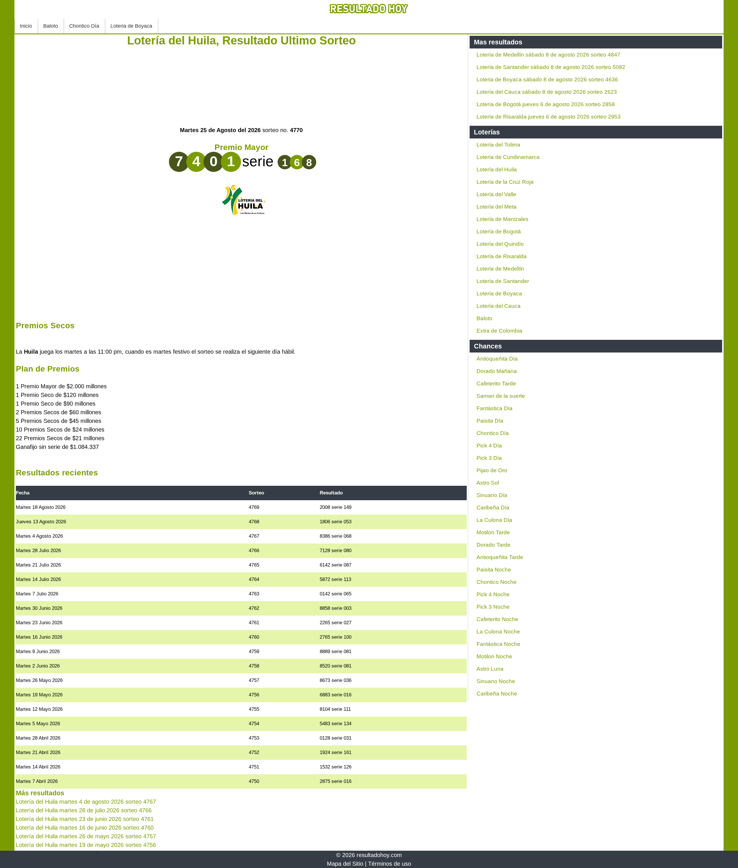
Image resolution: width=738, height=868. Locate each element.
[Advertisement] (241, 85)
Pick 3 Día (489, 458)
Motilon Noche (494, 656)
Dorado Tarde (494, 545)
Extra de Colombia (499, 331)
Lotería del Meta (497, 207)
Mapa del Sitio (345, 863)
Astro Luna (490, 669)
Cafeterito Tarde (496, 383)
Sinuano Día (492, 495)
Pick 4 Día (489, 446)
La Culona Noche (498, 632)
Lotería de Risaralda (502, 256)
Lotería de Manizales (502, 219)
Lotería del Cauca (499, 306)
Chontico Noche (497, 582)
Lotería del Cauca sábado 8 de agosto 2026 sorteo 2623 (547, 92)
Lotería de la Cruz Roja (505, 182)
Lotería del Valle (496, 194)
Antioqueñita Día (497, 359)
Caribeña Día (493, 508)
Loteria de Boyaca (131, 26)
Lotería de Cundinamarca (508, 157)
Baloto (50, 26)
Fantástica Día (495, 408)
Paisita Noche (494, 570)
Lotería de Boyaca (499, 293)
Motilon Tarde (493, 532)
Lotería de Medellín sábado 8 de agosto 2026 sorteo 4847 (548, 55)
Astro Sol (488, 483)
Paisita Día (490, 421)
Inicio (26, 26)
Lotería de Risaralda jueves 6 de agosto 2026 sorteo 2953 (549, 117)
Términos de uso (389, 863)
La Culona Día (494, 520)
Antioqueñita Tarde (500, 557)
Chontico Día (84, 26)
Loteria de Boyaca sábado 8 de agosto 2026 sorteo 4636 (547, 79)
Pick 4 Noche (493, 594)
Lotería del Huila (497, 169)
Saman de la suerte (501, 396)
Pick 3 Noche (493, 607)
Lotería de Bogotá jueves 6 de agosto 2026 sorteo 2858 (546, 104)
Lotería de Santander (503, 281)
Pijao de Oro (492, 470)
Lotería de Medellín (500, 269)
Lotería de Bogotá (499, 231)
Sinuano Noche (496, 681)
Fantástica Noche (498, 644)
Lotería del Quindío (500, 244)
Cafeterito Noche (497, 619)
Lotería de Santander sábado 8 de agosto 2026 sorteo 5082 (551, 67)
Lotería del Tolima (498, 145)
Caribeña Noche (497, 694)
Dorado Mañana (497, 371)
